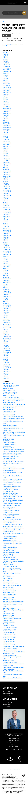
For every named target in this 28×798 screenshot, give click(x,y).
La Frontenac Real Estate (9, 507)
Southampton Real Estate (9, 608)
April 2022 (5, 137)
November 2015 (7, 252)
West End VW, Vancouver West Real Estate (13, 664)
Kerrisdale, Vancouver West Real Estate (12, 496)
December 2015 (7, 251)
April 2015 (5, 263)
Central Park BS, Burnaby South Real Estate (13, 418)
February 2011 (6, 320)
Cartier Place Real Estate (9, 413)
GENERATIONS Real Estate (10, 470)
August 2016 (6, 237)
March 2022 (6, 139)
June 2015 (5, 259)
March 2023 (6, 122)
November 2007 (7, 367)
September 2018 (7, 195)
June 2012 (5, 298)
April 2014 (5, 275)
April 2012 (5, 301)
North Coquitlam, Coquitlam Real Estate (12, 542)
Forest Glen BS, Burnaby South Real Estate (13, 461)
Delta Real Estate (7, 446)
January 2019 (6, 188)
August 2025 (6, 73)
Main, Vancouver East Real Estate (11, 514)
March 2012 (6, 303)
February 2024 (6, 104)
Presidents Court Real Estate (10, 566)
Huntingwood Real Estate (9, 488)
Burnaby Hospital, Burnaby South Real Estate (14, 404)
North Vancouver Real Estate (10, 547)
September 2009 (7, 340)
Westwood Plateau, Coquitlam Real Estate (13, 667)
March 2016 (6, 245)
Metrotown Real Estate (8, 522)
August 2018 (6, 197)
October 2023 (6, 111)
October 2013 (6, 280)
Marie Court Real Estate (9, 517)
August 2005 (6, 378)
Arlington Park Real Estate (9, 390)
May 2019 (5, 181)
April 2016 (5, 244)
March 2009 (6, 346)
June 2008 (5, 357)
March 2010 (6, 334)
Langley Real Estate (8, 512)
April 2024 (5, 101)
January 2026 (6, 66)
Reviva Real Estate (7, 578)
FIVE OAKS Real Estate (9, 460)
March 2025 (6, 82)
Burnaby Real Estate (8, 409)
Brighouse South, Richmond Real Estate (12, 400)
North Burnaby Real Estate (9, 538)
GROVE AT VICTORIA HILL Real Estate (12, 479)
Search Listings (7, 695)
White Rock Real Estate (8, 669)
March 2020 (6, 169)
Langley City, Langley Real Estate (11, 510)
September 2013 (7, 282)
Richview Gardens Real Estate (10, 583)
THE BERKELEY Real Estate (10, 627)
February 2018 (6, 207)
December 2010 (7, 322)
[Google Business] (19, 749)
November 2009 (7, 338)
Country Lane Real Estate (9, 442)
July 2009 (5, 341)
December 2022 (7, 125)
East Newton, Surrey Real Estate (11, 456)
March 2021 (6, 157)
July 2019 (5, 178)
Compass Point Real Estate (9, 434)
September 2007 (7, 371)
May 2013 (5, 286)
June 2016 (5, 240)
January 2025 (6, 85)
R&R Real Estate (7, 575)
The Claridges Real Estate (9, 629)
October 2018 (6, 193)
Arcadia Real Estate (8, 388)
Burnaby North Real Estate (9, 407)
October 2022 (6, 129)
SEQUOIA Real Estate (8, 592)
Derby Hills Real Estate (8, 447)
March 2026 (6, 63)
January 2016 (6, 249)
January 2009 (6, 350)
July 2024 (5, 96)
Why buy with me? (7, 691)
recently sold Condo (12, 44)
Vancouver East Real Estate (10, 655)
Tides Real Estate (7, 643)
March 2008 (6, 362)
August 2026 (6, 54)
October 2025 (6, 69)
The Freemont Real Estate (9, 630)
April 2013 (5, 287)
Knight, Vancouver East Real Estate (11, 505)
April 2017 (5, 225)
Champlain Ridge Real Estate (10, 425)
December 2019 (7, 171)
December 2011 (7, 305)
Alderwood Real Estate (8, 383)
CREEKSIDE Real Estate (9, 444)
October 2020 (6, 162)
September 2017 (7, 216)
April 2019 (5, 183)
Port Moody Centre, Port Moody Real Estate (13, 561)
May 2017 (5, 223)
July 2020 (5, 165)
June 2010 (5, 331)
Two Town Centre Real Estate (10, 648)
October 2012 (6, 294)
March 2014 (6, 277)
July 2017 (5, 219)
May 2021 (5, 153)
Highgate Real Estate (8, 484)
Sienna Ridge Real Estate (9, 594)
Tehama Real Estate (8, 623)
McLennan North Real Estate (10, 521)
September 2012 (7, 296)
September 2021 (7, 146)
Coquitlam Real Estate (8, 439)
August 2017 (6, 218)
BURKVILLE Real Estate (9, 402)
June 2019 (5, 179)
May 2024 (5, 99)
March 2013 (6, 289)
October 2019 (6, 174)
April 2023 (5, 120)
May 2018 (5, 202)
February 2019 (6, 186)
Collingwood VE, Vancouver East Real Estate (14, 432)
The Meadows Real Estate (9, 634)
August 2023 (6, 115)
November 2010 (7, 324)
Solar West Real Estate (8, 597)
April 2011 (5, 317)
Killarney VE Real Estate (9, 498)
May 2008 (5, 359)
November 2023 (7, 110)
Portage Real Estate (8, 564)
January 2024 (6, 106)
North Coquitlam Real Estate (10, 540)
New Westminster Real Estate (10, 536)
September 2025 (7, 71)
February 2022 (6, 141)
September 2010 (7, 327)
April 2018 (5, 204)
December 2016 (7, 230)
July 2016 (5, 239)
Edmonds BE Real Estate (9, 458)
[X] (12, 749)
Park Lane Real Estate (8, 550)
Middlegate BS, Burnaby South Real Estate (13, 528)
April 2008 (5, 360)
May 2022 (5, 136)
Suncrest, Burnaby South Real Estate (12, 618)
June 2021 (5, 151)
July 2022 (5, 132)
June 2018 (5, 200)
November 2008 (7, 352)
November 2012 (7, 293)
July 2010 (5, 329)
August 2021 (6, 148)
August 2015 (6, 256)
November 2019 (7, 172)
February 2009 (6, 348)
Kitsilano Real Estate (8, 501)
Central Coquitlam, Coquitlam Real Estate (13, 416)
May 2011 (5, 315)
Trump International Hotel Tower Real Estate (13, 646)
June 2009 (5, 343)
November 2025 (7, 68)
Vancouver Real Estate (8, 653)
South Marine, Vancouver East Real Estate (13, 601)
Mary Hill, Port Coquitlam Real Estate (12, 519)
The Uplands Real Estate (9, 641)
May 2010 (5, 333)
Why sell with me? (7, 702)
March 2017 (6, 226)
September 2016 (7, 235)
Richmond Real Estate (8, 582)
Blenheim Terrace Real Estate (10, 393)
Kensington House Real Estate (10, 493)
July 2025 (5, 75)
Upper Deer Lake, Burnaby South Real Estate (14, 651)
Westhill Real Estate (8, 665)
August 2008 (6, 354)
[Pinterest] (21, 749)
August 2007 (6, 373)
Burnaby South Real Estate (9, 411)
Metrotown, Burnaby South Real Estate (12, 524)
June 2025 (5, 76)
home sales (5, 45)
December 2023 (7, 108)
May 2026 (5, 59)
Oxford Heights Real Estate (9, 549)
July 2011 (5, 313)
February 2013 (6, 291)
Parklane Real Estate (8, 554)
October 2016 (6, 233)
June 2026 (5, 57)
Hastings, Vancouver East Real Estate (12, 482)
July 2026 (5, 56)
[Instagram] (9, 749)
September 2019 (7, 176)
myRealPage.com (16, 769)
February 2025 (6, 83)
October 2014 (6, 266)
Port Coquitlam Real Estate (9, 557)
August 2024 (6, 94)
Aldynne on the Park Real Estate (11, 385)
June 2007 (5, 376)
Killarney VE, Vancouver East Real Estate (13, 500)
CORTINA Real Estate (8, 441)
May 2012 (5, 299)
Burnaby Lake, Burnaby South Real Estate (13, 406)
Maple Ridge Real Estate (9, 515)
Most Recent (6, 52)
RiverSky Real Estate (8, 587)
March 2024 (6, 103)
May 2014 (5, 273)
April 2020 (5, 167)
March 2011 (6, 319)
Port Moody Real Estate (8, 562)
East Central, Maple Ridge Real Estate (12, 454)
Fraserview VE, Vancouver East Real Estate (13, 468)
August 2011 (6, 312)
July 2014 (5, 270)
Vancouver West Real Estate (10, 662)
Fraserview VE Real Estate (9, 467)
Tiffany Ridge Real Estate (9, 644)
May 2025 (5, 78)
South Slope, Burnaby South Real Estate (13, 603)
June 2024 (5, 97)
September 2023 (7, 113)
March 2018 (6, 205)
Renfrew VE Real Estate (9, 576)
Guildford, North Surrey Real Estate (11, 481)
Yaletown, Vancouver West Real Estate (12, 677)
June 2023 (5, 117)
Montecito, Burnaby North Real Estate (12, 529)
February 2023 (6, 123)
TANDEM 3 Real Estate (8, 622)
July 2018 (5, 198)
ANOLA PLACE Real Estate (10, 386)
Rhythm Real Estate (8, 580)
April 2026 (5, 61)
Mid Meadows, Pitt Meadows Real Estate (13, 526)
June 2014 (5, 272)
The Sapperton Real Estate (9, 637)
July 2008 (5, 355)
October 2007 (6, 369)
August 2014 (6, 268)
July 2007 (5, 374)
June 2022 (5, 134)
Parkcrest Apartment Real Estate (11, 552)
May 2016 (5, 242)
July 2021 (5, 150)
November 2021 (7, 143)
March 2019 (6, 184)
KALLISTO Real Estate (8, 491)
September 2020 (7, 164)
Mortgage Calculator (8, 693)
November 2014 (7, 265)
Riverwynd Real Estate (8, 589)
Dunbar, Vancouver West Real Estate (12, 453)
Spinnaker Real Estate (8, 613)
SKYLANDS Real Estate (9, 596)
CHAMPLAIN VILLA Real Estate (11, 427)
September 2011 (7, 310)
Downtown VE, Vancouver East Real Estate (13, 449)
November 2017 (7, 212)
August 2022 (6, 130)
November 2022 (7, 127)
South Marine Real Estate (9, 599)
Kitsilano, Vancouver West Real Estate (12, 503)
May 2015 (5, 261)
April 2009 (5, 345)
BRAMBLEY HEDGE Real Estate (11, 397)
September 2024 (7, 92)
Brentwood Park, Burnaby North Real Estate (13, 399)
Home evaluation (7, 704)
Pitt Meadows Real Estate (9, 556)
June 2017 (5, 221)
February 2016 (6, 247)
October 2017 (6, 214)
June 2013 (5, 284)
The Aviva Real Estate (8, 625)
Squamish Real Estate (8, 615)
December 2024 (7, 87)
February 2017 (6, 228)
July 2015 (5, 258)
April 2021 (5, 155)
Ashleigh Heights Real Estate (10, 392)
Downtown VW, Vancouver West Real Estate (13, 451)
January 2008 (6, 366)
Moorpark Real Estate (8, 531)
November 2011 (7, 306)
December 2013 (7, 279)
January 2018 (6, 209)
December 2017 (7, 211)
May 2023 (5, 118)
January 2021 (6, 160)
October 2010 (6, 326)
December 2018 (7, 190)
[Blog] (7, 749)
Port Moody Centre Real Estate (10, 559)
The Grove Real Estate (8, 632)
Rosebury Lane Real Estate (9, 590)
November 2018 (7, 191)
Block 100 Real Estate (8, 395)
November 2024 (7, 89)
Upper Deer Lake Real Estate (10, 650)
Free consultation (7, 706)
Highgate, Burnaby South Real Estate (12, 486)
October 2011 (6, 308)
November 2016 (7, 232)
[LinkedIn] (16, 749)
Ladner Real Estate (7, 508)
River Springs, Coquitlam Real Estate (12, 585)
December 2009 (7, 336)
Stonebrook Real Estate (8, 617)
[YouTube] (14, 749)
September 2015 (7, 254)
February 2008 (6, 364)
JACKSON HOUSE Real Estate (10, 489)
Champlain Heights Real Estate (10, 420)
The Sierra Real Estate (8, 639)
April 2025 (5, 80)
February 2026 (6, 64)
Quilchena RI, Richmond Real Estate (12, 573)
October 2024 (6, 90)
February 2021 (6, 158)
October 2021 (6, 144)
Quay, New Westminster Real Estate (11, 568)
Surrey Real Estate (7, 620)
